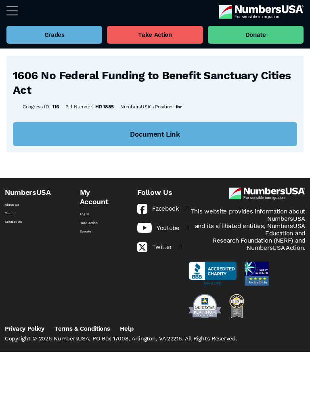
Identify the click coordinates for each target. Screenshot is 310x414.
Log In (84, 214)
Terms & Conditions (82, 328)
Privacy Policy (24, 328)
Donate (85, 231)
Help (126, 328)
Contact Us (13, 222)
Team (9, 213)
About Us (12, 205)
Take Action (89, 223)
